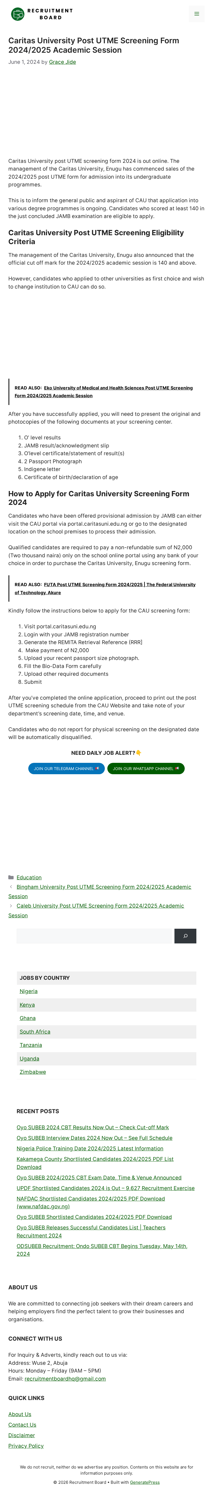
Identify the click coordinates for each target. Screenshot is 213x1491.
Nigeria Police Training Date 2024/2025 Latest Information (90, 1148)
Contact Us (22, 1425)
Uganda (29, 1058)
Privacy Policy (26, 1446)
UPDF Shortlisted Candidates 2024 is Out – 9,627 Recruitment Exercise (106, 1188)
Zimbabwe (33, 1072)
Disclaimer (21, 1435)
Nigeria (29, 991)
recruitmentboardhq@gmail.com (65, 1379)
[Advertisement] (106, 116)
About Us (19, 1414)
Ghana (28, 1018)
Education (29, 877)
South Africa (35, 1032)
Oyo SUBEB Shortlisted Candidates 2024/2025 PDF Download (94, 1217)
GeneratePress (145, 1482)
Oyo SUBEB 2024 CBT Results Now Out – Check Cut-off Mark (93, 1127)
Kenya (27, 1005)
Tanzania (31, 1045)
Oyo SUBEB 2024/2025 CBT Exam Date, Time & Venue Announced (99, 1177)
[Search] (185, 936)
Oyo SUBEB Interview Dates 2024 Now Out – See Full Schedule (95, 1138)
